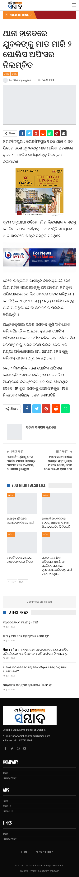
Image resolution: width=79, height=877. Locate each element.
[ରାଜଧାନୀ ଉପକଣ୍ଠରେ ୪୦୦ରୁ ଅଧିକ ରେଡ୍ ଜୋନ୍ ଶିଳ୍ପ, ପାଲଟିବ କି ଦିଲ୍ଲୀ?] (57, 503)
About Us (7, 806)
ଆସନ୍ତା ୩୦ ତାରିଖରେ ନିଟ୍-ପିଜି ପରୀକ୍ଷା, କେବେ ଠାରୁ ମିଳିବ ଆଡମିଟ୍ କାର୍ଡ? (35, 669)
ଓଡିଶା (6, 73)
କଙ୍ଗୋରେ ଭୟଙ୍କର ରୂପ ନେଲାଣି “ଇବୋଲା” (27, 685)
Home (5, 801)
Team (5, 773)
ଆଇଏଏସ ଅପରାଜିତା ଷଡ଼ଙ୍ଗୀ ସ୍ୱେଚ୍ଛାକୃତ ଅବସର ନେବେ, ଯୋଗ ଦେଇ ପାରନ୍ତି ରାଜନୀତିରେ (58, 463)
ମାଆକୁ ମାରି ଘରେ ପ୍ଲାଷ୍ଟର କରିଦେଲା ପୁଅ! (26, 636)
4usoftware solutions (48, 871)
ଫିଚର (14, 73)
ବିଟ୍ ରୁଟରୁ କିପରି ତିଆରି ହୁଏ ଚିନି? (21, 622)
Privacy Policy (9, 778)
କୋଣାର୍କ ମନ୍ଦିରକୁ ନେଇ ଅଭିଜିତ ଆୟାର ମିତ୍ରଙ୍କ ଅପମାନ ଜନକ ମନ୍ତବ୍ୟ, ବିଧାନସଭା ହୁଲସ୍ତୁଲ (21, 463)
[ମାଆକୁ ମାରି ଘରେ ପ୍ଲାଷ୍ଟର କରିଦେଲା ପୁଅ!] (22, 503)
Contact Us (8, 811)
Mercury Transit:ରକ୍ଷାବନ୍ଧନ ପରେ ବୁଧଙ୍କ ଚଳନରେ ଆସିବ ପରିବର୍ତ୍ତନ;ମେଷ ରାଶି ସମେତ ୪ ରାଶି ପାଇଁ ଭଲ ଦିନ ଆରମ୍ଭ (35, 651)
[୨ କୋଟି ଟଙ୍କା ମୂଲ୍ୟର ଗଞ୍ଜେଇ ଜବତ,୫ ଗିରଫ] (22, 543)
